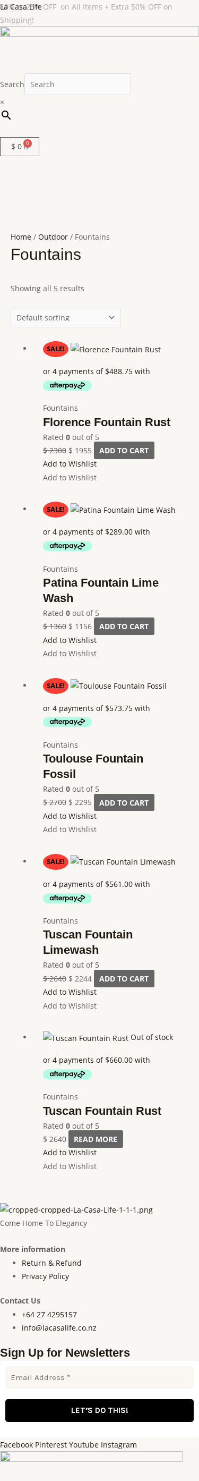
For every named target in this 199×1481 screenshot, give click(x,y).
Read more (95, 1139)
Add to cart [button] (124, 450)
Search (12, 84)
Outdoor (53, 237)
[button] (99, 131)
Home (21, 237)
